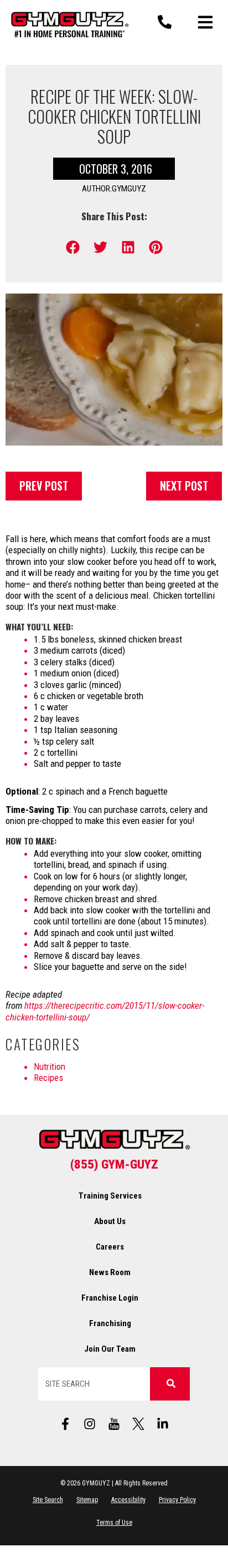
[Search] (170, 1384)
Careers (110, 1247)
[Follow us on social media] (114, 1424)
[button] (72, 247)
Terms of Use (114, 1522)
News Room (110, 1272)
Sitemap (87, 1500)
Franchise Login (109, 1298)
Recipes (48, 1077)
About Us (110, 1221)
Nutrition (49, 1066)
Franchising (110, 1323)
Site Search (48, 1500)
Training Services (110, 1196)
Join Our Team (110, 1349)
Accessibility (128, 1500)
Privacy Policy (177, 1500)
